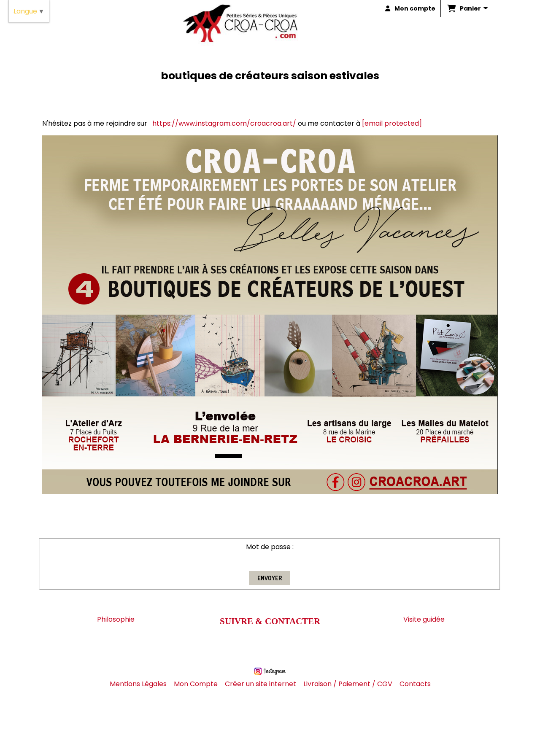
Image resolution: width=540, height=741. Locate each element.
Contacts (415, 684)
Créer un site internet (260, 684)
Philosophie (116, 619)
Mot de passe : (270, 547)
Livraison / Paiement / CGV (347, 684)
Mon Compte (196, 684)
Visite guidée (424, 619)
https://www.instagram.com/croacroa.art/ (224, 123)
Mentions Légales (138, 684)
